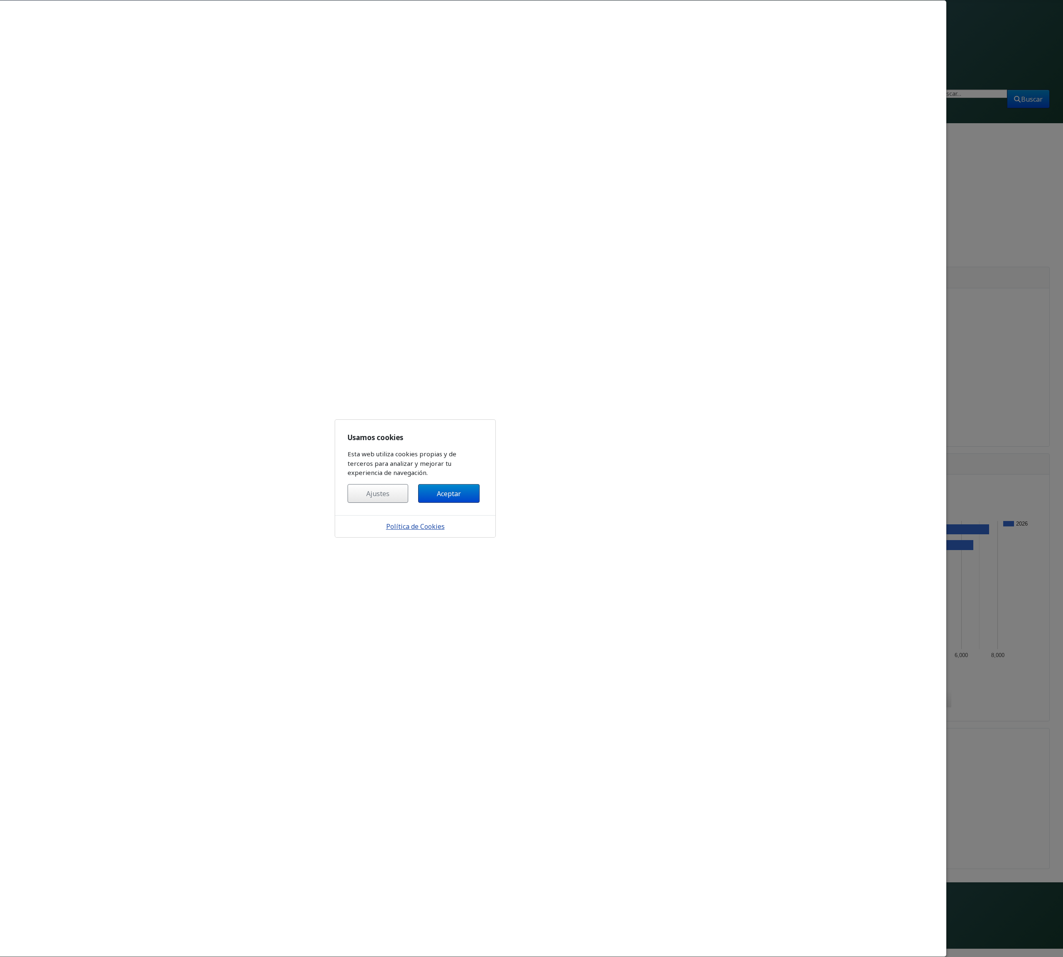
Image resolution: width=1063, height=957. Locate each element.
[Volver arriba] (1049, 941)
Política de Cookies (415, 526)
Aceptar (449, 493)
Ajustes (377, 493)
